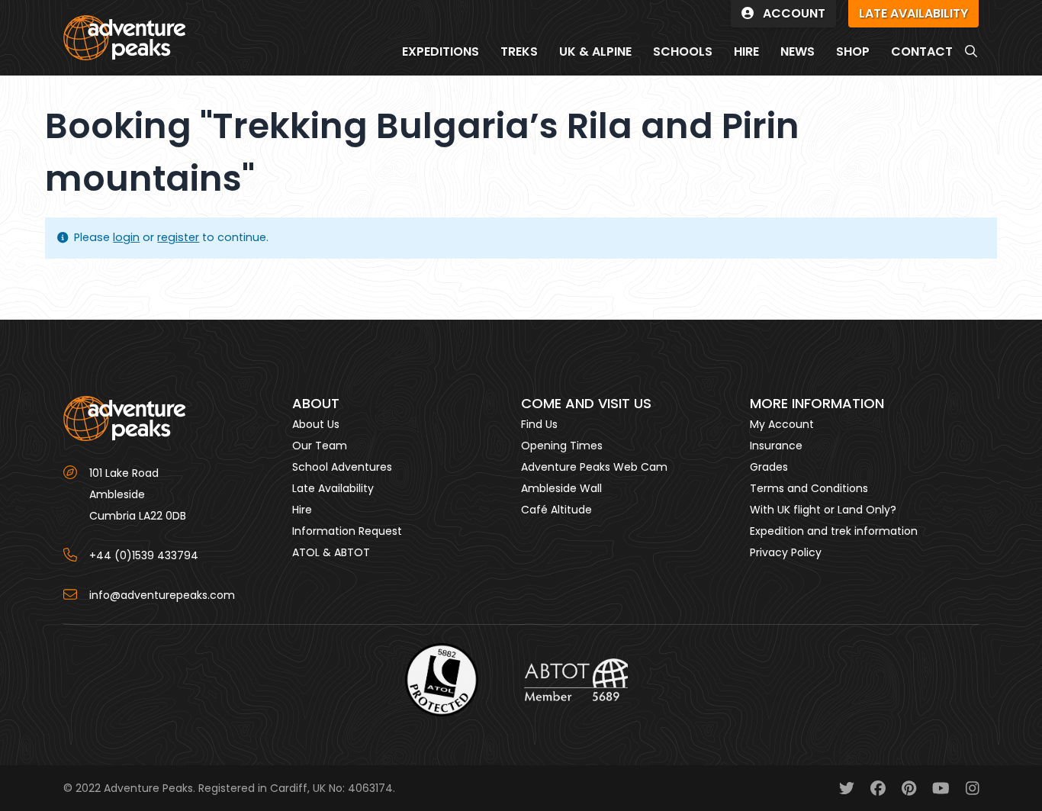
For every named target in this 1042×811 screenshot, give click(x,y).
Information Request (347, 531)
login (126, 237)
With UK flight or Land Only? (823, 509)
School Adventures (342, 467)
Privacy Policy (786, 552)
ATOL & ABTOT (331, 552)
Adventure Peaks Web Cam (594, 467)
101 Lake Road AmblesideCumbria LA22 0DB (137, 494)
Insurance (776, 445)
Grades (769, 467)
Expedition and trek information (834, 531)
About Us (315, 424)
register (178, 237)
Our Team (319, 445)
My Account (782, 424)
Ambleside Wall (561, 488)
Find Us (539, 424)
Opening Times (562, 445)
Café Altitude (556, 509)
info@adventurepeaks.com (162, 595)
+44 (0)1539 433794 (143, 555)
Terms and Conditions (809, 488)
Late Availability (333, 488)
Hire (302, 509)
